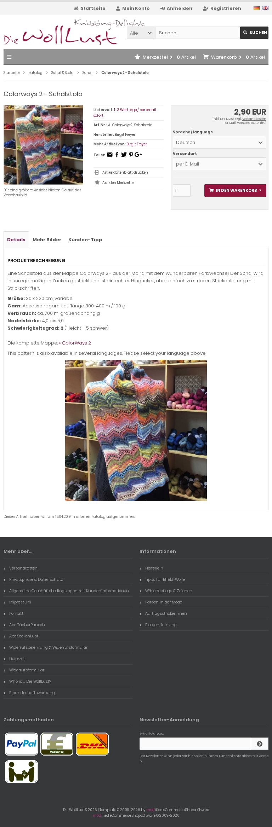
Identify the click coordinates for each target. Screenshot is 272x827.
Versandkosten (254, 119)
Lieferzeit (17, 658)
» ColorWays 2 (75, 343)
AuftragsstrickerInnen (166, 613)
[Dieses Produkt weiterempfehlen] (109, 157)
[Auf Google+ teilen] (138, 157)
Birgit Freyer (136, 144)
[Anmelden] (259, 744)
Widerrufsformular (26, 670)
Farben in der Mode (163, 602)
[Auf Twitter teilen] (124, 157)
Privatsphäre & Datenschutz (36, 579)
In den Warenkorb (235, 190)
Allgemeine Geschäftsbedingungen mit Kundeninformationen (69, 591)
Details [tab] (16, 239)
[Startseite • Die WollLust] (50, 32)
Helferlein (154, 568)
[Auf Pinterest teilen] (131, 157)
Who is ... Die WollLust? (30, 681)
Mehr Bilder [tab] (47, 239)
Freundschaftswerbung (32, 692)
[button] (141, 33)
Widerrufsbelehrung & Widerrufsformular (48, 647)
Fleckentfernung (161, 625)
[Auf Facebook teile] (116, 157)
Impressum (20, 602)
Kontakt (16, 613)
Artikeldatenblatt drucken (125, 172)
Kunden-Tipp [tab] (85, 239)
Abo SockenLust (23, 636)
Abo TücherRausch (27, 625)
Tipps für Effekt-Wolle (165, 579)
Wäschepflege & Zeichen (168, 591)
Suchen (254, 32)
